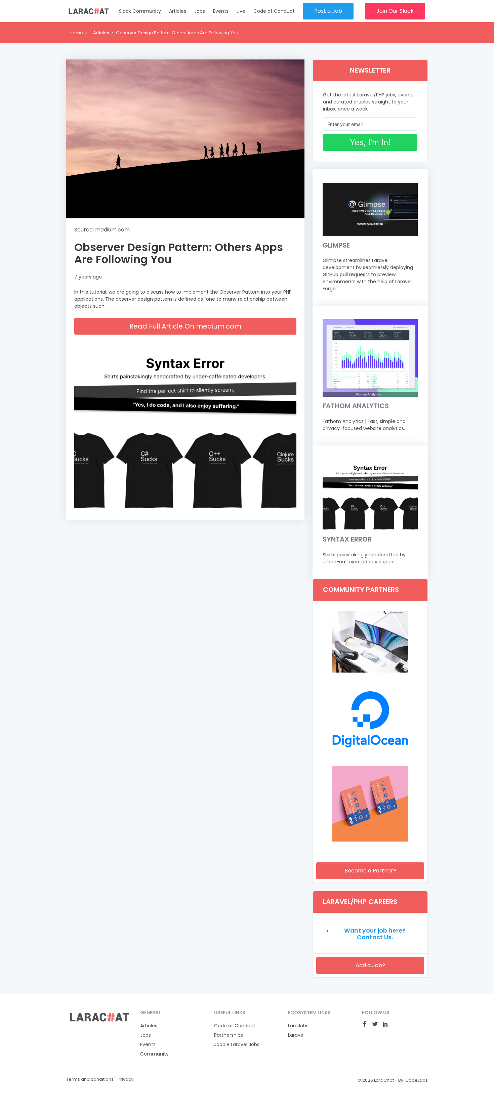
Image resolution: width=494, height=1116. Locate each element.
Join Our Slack (395, 11)
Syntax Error (347, 539)
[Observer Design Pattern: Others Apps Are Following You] (185, 138)
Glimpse (336, 245)
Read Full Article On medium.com (185, 326)
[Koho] (370, 839)
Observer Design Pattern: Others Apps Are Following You (178, 253)
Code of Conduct (274, 11)
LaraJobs (298, 1025)
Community (154, 1053)
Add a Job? (370, 965)
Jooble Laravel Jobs (236, 1044)
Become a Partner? (370, 870)
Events (221, 11)
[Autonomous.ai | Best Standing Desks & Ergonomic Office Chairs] (370, 671)
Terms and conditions (90, 1079)
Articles (177, 11)
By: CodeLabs (413, 1080)
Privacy (125, 1079)
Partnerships (228, 1035)
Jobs (199, 11)
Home (76, 33)
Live (241, 11)
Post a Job (328, 11)
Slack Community (140, 11)
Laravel (296, 1035)
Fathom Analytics (356, 406)
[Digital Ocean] (370, 755)
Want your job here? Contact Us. (375, 934)
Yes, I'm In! (370, 142)
